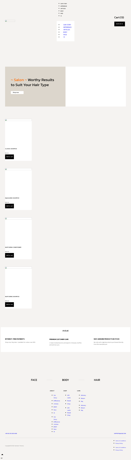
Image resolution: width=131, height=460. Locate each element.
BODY (65, 32)
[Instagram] (65, 445)
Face (62, 13)
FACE (34, 380)
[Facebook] (58, 445)
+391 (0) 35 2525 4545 (11, 433)
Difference (67, 27)
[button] (65, 20)
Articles (66, 29)
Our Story (67, 25)
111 (61, 16)
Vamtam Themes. (19, 446)
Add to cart (9, 157)
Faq (82, 401)
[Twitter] (72, 445)
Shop (68, 404)
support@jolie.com (120, 433)
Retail (69, 401)
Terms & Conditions (120, 441)
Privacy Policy (119, 443)
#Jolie (66, 330)
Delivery (83, 395)
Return (83, 398)
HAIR (97, 380)
